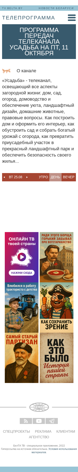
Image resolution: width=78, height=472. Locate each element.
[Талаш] (21, 358)
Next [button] (27, 177)
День (55, 177)
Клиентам (65, 431)
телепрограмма (28, 17)
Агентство (39, 437)
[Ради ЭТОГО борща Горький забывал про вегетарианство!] (56, 257)
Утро (43, 177)
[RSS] (26, 421)
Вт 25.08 (15, 177)
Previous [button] (4, 177)
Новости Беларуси (56, 8)
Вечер (68, 177)
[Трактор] (21, 307)
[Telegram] (52, 421)
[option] (15, 177)
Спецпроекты (16, 431)
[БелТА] (39, 407)
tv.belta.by (12, 8)
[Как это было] (56, 358)
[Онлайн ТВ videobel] (21, 257)
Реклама (43, 431)
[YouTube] (39, 421)
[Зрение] (56, 307)
